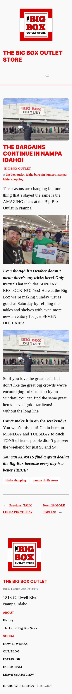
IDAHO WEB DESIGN (18, 686)
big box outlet (15, 174)
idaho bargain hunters (41, 174)
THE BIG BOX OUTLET (25, 581)
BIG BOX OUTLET (17, 168)
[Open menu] (47, 75)
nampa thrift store (45, 480)
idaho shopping (16, 480)
